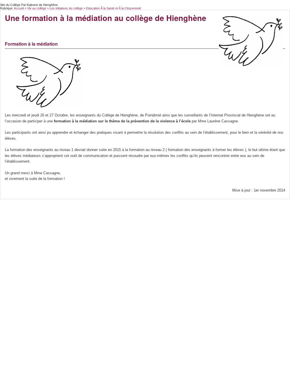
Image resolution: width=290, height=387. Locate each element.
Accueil (19, 8)
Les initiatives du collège (67, 8)
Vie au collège (37, 8)
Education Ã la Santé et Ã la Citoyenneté (113, 8)
